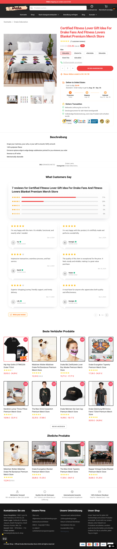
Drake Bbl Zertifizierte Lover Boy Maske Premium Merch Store (71, 367)
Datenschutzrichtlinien (40, 522)
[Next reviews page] (107, 315)
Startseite (7, 22)
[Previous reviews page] (96, 315)
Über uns (35, 515)
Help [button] (113, 546)
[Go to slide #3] (36, 99)
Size (61, 49)
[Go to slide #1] (12, 99)
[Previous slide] (7, 60)
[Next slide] (53, 60)
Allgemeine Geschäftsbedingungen (44, 518)
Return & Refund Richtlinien (70, 522)
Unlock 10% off (5, 539)
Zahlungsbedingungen (68, 518)
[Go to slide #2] (24, 99)
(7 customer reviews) (77, 41)
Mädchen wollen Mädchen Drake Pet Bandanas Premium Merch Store (44, 367)
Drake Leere (69, 163)
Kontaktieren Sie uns (68, 525)
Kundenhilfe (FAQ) (67, 528)
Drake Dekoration (21, 22)
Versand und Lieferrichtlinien (71, 515)
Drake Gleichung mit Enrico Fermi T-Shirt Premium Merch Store (100, 412)
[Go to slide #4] (48, 99)
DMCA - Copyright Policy (41, 525)
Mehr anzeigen (58, 426)
